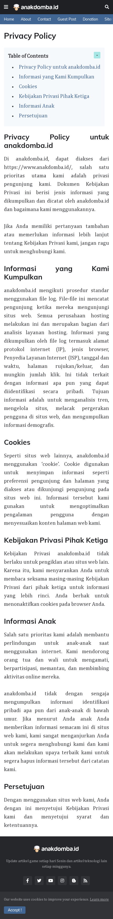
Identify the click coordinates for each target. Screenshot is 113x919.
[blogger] (73, 880)
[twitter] (39, 880)
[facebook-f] (27, 880)
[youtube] (50, 880)
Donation (90, 19)
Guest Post (67, 19)
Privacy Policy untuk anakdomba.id (59, 67)
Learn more (99, 899)
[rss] (85, 880)
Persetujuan (33, 115)
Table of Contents (28, 56)
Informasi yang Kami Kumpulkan (56, 76)
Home (9, 19)
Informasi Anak (36, 106)
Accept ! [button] (15, 910)
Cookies (28, 86)
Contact (44, 19)
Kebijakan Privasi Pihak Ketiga (54, 96)
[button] (6, 7)
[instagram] (62, 880)
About (26, 19)
